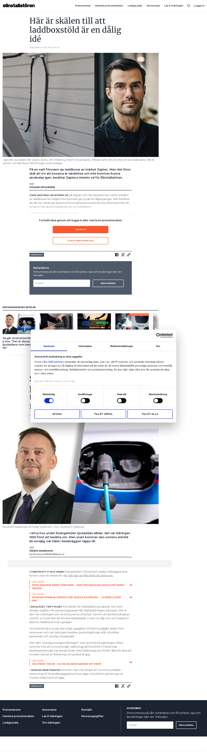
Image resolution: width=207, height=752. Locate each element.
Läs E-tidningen (173, 5)
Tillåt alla (150, 414)
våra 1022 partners (53, 361)
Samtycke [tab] (48, 346)
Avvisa (57, 414)
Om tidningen (51, 722)
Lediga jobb (135, 5)
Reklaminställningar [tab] (121, 346)
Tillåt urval (103, 414)
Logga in (199, 5)
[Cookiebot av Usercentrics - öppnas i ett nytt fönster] (158, 335)
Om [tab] (158, 346)
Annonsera (153, 5)
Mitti (61, 677)
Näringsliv (37, 254)
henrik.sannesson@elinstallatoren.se (47, 554)
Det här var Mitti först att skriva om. (90, 575)
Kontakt (86, 709)
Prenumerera (83, 5)
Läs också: (78, 585)
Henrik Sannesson (41, 550)
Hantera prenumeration (109, 5)
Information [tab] (85, 346)
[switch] (85, 400)
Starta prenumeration (80, 240)
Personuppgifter (92, 716)
